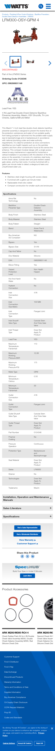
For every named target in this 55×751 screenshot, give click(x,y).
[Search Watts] (40, 6)
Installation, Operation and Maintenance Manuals (26, 498)
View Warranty (26, 540)
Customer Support (26, 543)
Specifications (11, 516)
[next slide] (47, 61)
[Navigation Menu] (48, 6)
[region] (27, 737)
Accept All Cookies (24, 743)
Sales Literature (12, 508)
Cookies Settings (9, 743)
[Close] (52, 728)
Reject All (39, 743)
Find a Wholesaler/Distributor (27, 534)
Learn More (27, 576)
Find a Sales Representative (27, 527)
